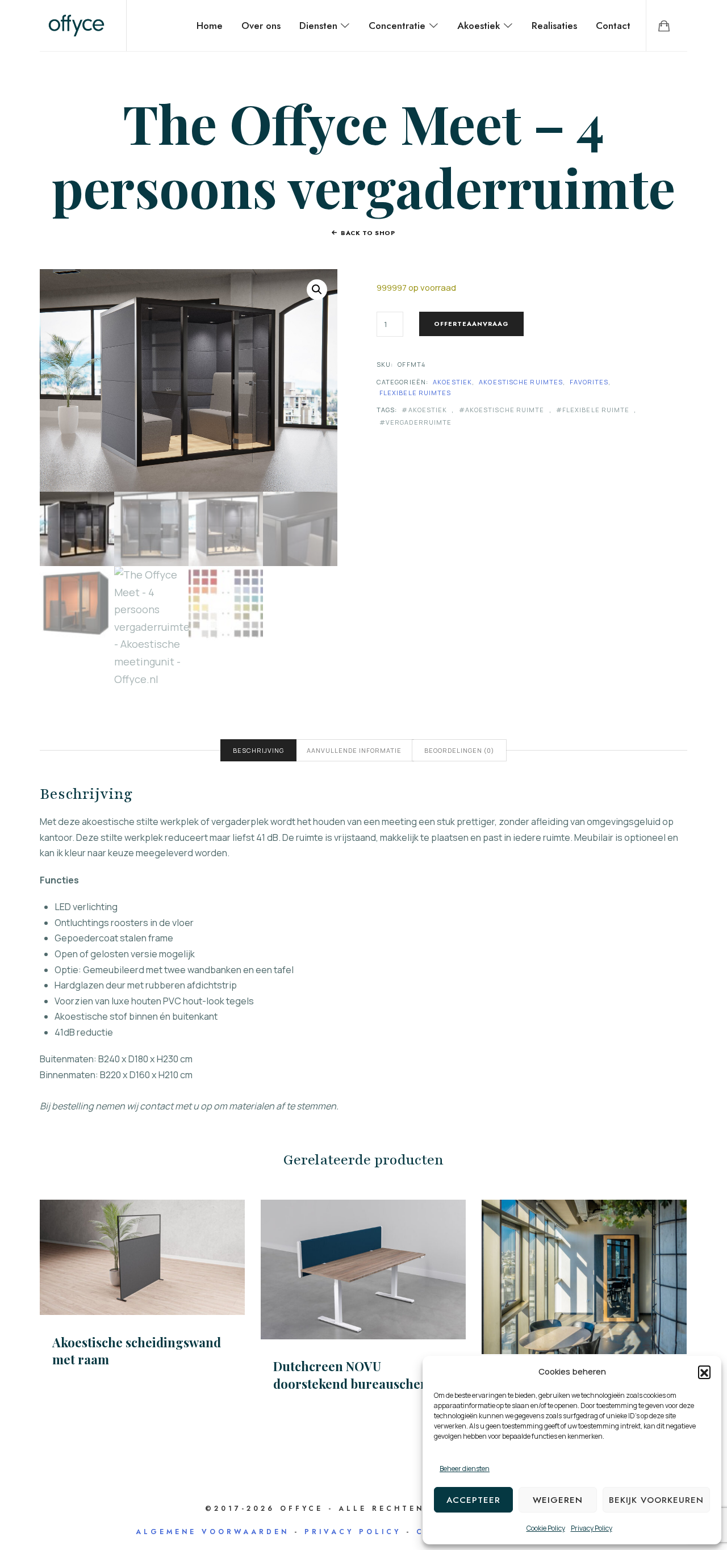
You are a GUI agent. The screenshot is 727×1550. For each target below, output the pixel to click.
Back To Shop (368, 232)
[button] (704, 1371)
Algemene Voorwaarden (212, 1532)
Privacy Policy (591, 1528)
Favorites (589, 382)
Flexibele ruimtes (415, 392)
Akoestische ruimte (505, 410)
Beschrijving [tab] (258, 750)
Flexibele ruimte (596, 410)
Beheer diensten (465, 1468)
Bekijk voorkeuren (656, 1500)
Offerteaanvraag (471, 323)
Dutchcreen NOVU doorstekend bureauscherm (355, 1375)
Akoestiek (452, 382)
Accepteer (473, 1500)
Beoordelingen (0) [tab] (459, 750)
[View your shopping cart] (664, 25)
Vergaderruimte (419, 422)
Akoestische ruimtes (521, 382)
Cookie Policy (546, 1528)
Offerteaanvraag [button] (584, 1276)
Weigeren (558, 1500)
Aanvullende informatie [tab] (354, 750)
